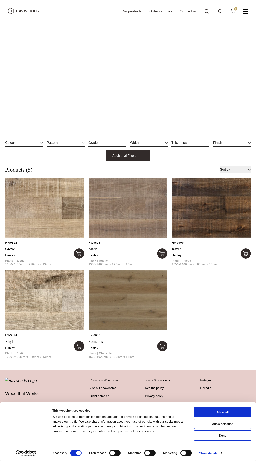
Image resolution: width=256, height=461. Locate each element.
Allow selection (222, 424)
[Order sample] (79, 253)
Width (137, 143)
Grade (95, 143)
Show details (208, 453)
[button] (219, 11)
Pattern (55, 143)
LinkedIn (205, 388)
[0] (232, 11)
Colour (13, 143)
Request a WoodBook (104, 380)
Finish (220, 143)
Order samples (99, 396)
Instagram (206, 380)
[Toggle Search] (207, 11)
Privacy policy (154, 396)
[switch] (115, 453)
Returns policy (154, 388)
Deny (222, 435)
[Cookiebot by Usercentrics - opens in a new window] (25, 453)
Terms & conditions (157, 380)
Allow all (223, 412)
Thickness (182, 143)
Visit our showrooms (103, 388)
